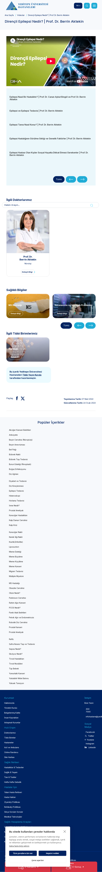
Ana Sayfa (9, 15)
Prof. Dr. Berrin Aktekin (28, 258)
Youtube (90, 740)
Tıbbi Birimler (10, 738)
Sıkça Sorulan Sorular (13, 812)
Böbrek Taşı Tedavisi (18, 459)
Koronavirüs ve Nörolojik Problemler (74, 305)
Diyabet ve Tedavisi (18, 481)
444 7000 (88, 710)
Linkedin (92, 747)
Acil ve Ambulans (11, 747)
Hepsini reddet (52, 853)
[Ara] (87, 6)
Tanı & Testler (10, 777)
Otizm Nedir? (14, 593)
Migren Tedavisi (16, 571)
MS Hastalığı (15, 305)
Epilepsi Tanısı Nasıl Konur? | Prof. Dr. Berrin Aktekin (35, 124)
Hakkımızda (9, 703)
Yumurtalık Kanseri (17, 673)
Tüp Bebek (14, 668)
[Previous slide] (71, 179)
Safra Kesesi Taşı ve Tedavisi (22, 644)
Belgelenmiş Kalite (12, 713)
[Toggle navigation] (94, 6)
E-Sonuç (76, 867)
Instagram (90, 743)
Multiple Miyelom (16, 576)
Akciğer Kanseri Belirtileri (20, 430)
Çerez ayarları (38, 860)
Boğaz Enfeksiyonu (17, 469)
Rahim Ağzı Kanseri (17, 603)
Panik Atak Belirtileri (17, 612)
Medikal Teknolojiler (13, 817)
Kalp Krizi (13, 525)
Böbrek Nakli (14, 454)
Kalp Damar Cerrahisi (18, 520)
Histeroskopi (14, 496)
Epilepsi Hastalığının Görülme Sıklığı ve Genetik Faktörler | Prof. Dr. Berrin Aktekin (50, 138)
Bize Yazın (89, 703)
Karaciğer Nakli (15, 532)
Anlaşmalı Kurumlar (12, 722)
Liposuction (14, 547)
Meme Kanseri (15, 566)
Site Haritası (9, 757)
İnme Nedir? (14, 505)
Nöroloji (28, 263)
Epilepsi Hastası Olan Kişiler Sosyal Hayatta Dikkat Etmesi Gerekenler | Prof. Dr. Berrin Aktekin (49, 153)
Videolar (21, 15)
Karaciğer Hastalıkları (18, 515)
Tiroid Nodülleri (16, 664)
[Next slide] (82, 179)
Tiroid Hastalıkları (16, 659)
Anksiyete (13, 435)
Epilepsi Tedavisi (16, 491)
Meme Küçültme (16, 561)
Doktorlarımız (10, 733)
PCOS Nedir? (14, 608)
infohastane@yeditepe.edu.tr (88, 716)
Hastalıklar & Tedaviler (14, 767)
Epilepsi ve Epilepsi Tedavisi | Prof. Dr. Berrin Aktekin (36, 110)
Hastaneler (9, 742)
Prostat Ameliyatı (16, 510)
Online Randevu (11, 752)
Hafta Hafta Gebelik (12, 782)
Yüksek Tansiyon (16, 683)
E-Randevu (30, 867)
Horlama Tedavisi (16, 501)
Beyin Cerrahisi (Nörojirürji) (21, 440)
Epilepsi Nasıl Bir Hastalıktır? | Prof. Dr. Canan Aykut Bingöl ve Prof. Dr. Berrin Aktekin (48, 98)
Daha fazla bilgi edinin (19, 846)
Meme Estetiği (15, 552)
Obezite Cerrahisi (16, 588)
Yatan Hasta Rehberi (13, 792)
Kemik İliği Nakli (15, 537)
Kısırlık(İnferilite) (16, 542)
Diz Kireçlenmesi (16, 486)
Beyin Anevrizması (17, 445)
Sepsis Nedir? (15, 649)
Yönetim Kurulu (10, 708)
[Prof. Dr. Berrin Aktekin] (28, 231)
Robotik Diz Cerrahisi (18, 622)
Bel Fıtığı (12, 449)
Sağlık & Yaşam (10, 772)
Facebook (90, 732)
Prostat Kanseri (15, 627)
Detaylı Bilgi (27, 272)
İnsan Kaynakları (11, 718)
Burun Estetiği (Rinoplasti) (20, 464)
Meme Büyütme (16, 556)
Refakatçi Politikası (12, 807)
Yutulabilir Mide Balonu (19, 678)
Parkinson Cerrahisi (17, 598)
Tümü (59, 179)
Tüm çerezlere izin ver (23, 853)
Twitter (91, 736)
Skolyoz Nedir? (15, 654)
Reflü (11, 639)
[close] (65, 831)
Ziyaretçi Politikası (12, 802)
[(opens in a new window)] (16, 398)
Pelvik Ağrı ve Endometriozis (21, 617)
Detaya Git (15, 357)
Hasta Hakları (10, 797)
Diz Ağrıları (13, 474)
